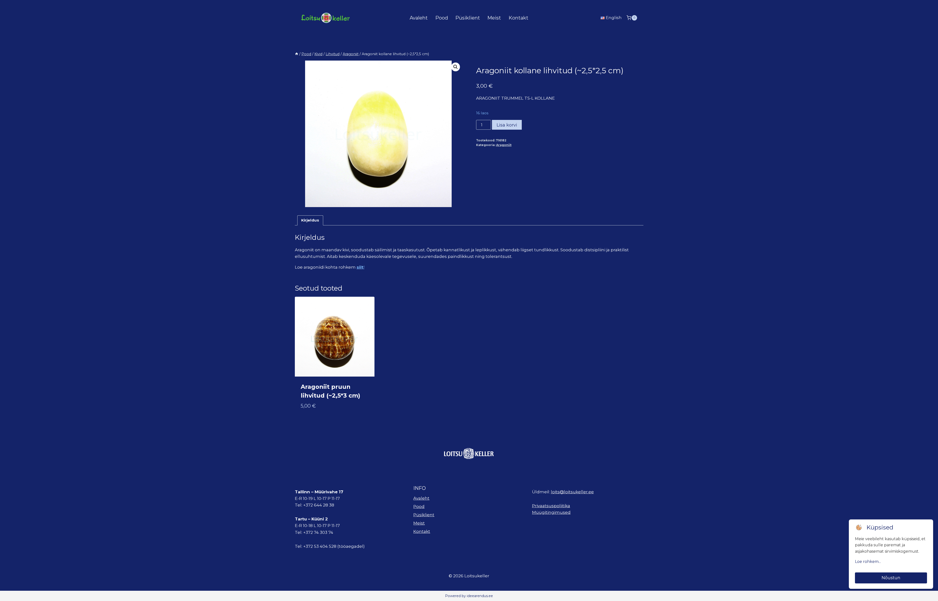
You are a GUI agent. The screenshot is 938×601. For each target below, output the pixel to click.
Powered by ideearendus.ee (469, 596)
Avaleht (419, 18)
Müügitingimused (551, 512)
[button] (455, 67)
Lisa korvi (507, 125)
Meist (494, 18)
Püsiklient (467, 18)
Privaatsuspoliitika (551, 505)
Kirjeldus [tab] (310, 220)
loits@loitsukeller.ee (572, 491)
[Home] (296, 54)
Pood (441, 18)
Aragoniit (504, 145)
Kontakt (518, 18)
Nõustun (891, 577)
